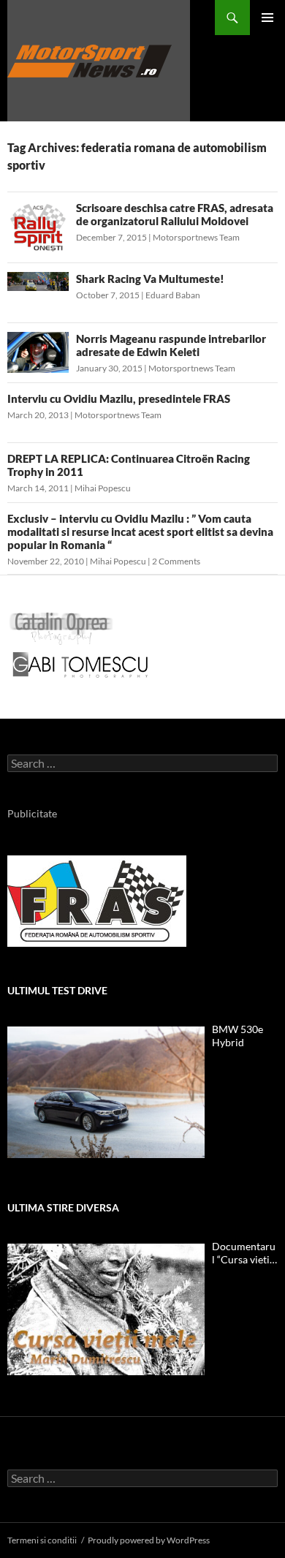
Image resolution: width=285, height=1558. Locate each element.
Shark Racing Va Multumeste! (150, 278)
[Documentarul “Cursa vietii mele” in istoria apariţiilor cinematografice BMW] (106, 1309)
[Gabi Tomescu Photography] (80, 664)
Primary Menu (267, 17)
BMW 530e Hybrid (237, 1035)
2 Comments (176, 561)
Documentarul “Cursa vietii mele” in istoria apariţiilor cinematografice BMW (244, 1253)
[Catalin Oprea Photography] (61, 627)
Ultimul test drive (57, 990)
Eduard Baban (172, 295)
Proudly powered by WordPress (149, 1540)
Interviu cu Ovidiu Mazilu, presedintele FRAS (118, 398)
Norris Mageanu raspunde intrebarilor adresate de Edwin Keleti (171, 345)
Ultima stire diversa (63, 1207)
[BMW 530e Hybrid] (106, 1092)
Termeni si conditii (42, 1540)
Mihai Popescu (103, 488)
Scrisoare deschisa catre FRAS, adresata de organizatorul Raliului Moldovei (174, 214)
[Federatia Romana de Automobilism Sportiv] (96, 899)
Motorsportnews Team (196, 237)
